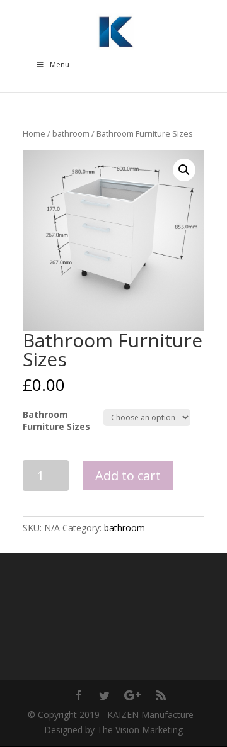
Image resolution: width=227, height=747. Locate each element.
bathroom (71, 133)
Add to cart (128, 475)
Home (34, 133)
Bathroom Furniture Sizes (56, 420)
